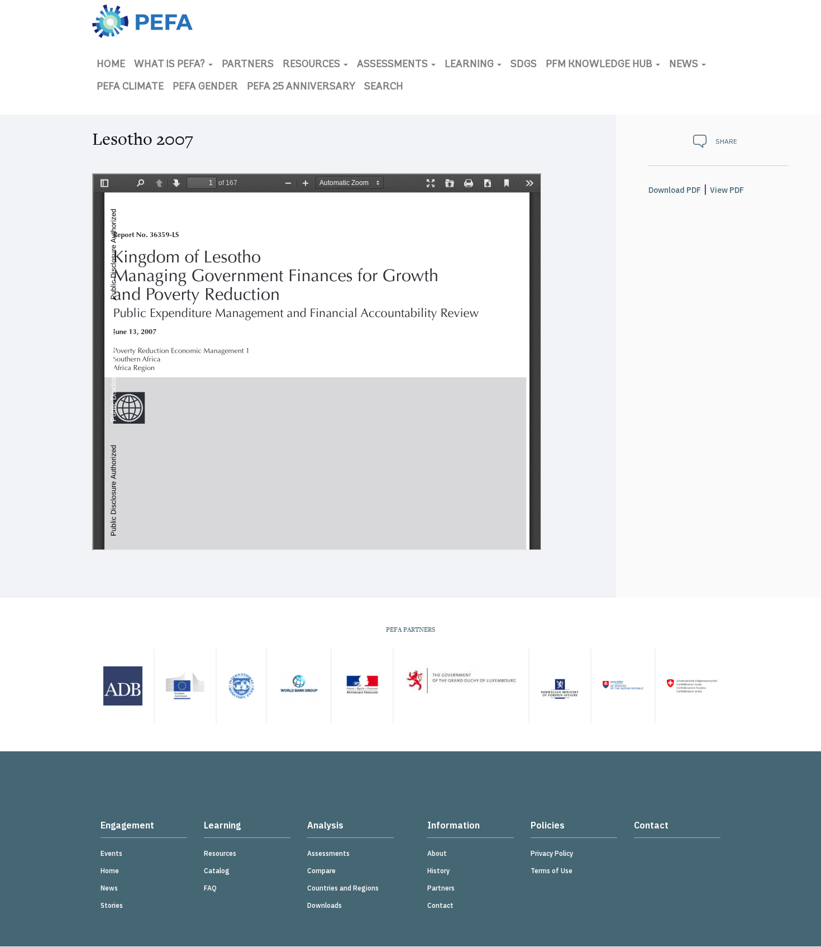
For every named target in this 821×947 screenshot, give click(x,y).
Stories (112, 905)
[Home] (142, 21)
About (437, 853)
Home (111, 65)
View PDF (727, 190)
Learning (470, 65)
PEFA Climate (130, 87)
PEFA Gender (205, 87)
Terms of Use (551, 870)
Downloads (324, 905)
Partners (248, 65)
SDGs (523, 65)
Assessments (393, 65)
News (684, 65)
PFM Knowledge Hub (600, 65)
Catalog (217, 870)
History (438, 870)
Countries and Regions (343, 888)
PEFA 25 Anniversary (301, 87)
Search (383, 87)
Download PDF (674, 190)
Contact (440, 905)
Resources (312, 65)
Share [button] (726, 141)
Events (111, 853)
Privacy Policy (552, 853)
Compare (321, 870)
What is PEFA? (170, 65)
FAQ (210, 888)
